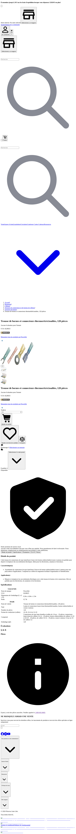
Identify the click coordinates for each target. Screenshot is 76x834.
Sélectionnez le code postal (17, 452)
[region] (38, 15)
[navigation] (38, 25)
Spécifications (17, 552)
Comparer (22, 443)
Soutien (3, 25)
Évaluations (26, 552)
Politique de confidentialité (22, 825)
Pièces (38, 552)
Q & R (33, 552)
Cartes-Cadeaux (39, 224)
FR (11, 32)
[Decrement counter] (1, 412)
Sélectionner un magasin (17, 447)
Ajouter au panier (6, 424)
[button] (38, 144)
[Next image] (3, 366)
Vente (2, 224)
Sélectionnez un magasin (9, 51)
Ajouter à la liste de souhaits (10, 443)
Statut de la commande (13, 25)
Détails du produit (7, 552)
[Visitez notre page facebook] (2, 735)
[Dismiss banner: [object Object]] (1, 6)
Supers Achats (8, 224)
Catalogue (30, 224)
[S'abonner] (1, 728)
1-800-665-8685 (40, 712)
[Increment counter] (21, 412)
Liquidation (16, 224)
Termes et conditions (7, 825)
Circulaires (23, 224)
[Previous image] (1, 366)
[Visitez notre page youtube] (8, 735)
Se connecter (5, 34)
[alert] (38, 511)
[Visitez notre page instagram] (5, 735)
